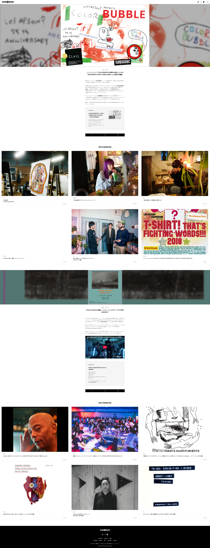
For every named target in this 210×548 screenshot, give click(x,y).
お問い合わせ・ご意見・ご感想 (104, 543)
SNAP (110, 538)
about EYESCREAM (92, 543)
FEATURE (100, 538)
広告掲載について (98, 543)
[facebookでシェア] (105, 135)
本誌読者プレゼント (111, 543)
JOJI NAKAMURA (120, 85)
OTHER (114, 540)
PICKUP (105, 538)
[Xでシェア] (91, 135)
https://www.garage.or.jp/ (93, 382)
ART (74, 256)
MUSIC (4, 453)
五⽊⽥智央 (100, 95)
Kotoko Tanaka (104, 321)
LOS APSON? (98, 80)
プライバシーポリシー (117, 543)
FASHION (95, 540)
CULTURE (4, 256)
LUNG (86, 89)
